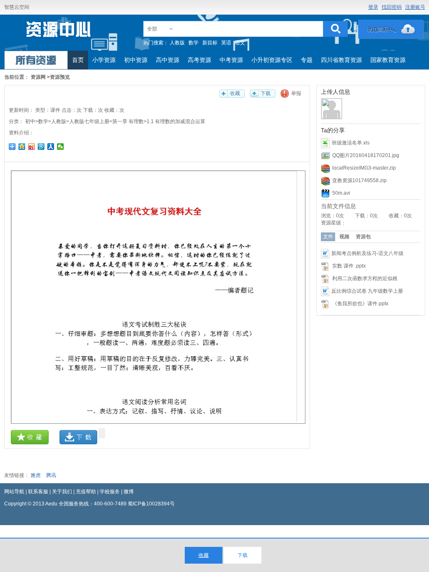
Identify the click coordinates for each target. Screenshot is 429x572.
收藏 (235, 93)
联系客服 (38, 492)
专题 (307, 60)
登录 (373, 7)
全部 (152, 29)
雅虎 (36, 475)
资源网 (38, 77)
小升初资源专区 (271, 60)
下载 (266, 93)
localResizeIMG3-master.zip (364, 168)
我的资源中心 (391, 29)
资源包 (363, 237)
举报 (296, 93)
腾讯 (51, 475)
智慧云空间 (16, 7)
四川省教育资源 (341, 60)
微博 (129, 492)
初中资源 (135, 60)
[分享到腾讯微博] (41, 146)
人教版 (177, 43)
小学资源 (104, 60)
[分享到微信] (60, 146)
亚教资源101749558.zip (359, 180)
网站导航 (14, 492)
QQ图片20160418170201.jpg (365, 155)
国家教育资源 (388, 60)
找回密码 (392, 7)
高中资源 (167, 60)
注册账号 (415, 7)
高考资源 (199, 60)
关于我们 (62, 492)
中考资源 (231, 60)
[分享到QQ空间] (22, 146)
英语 (226, 43)
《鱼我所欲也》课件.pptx (360, 304)
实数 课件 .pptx (349, 266)
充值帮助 (86, 492)
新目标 (209, 43)
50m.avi (341, 193)
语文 (240, 43)
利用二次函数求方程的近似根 (365, 278)
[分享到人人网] (50, 146)
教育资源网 (59, 32)
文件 (328, 237)
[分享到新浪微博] (31, 146)
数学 (194, 43)
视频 (344, 237)
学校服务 (110, 492)
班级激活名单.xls (351, 143)
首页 (78, 60)
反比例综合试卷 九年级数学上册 (367, 291)
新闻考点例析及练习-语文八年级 (367, 253)
